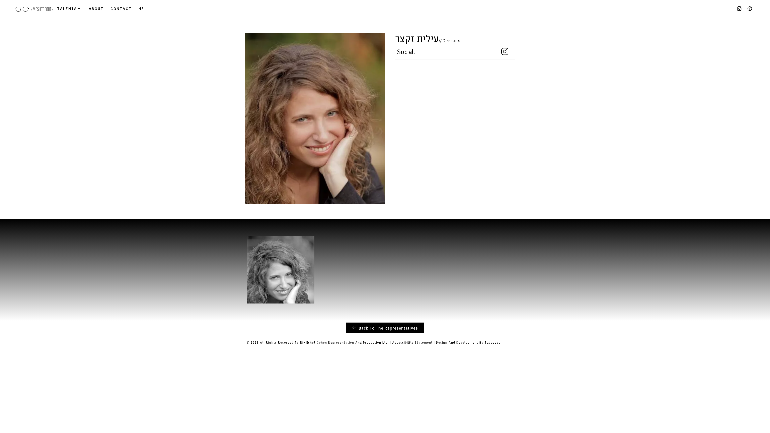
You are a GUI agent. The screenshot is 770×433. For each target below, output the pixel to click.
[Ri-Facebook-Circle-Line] (750, 8)
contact (121, 8)
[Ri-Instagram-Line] (739, 8)
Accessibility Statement (412, 342)
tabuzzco (493, 342)
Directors (451, 40)
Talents (67, 8)
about (96, 8)
